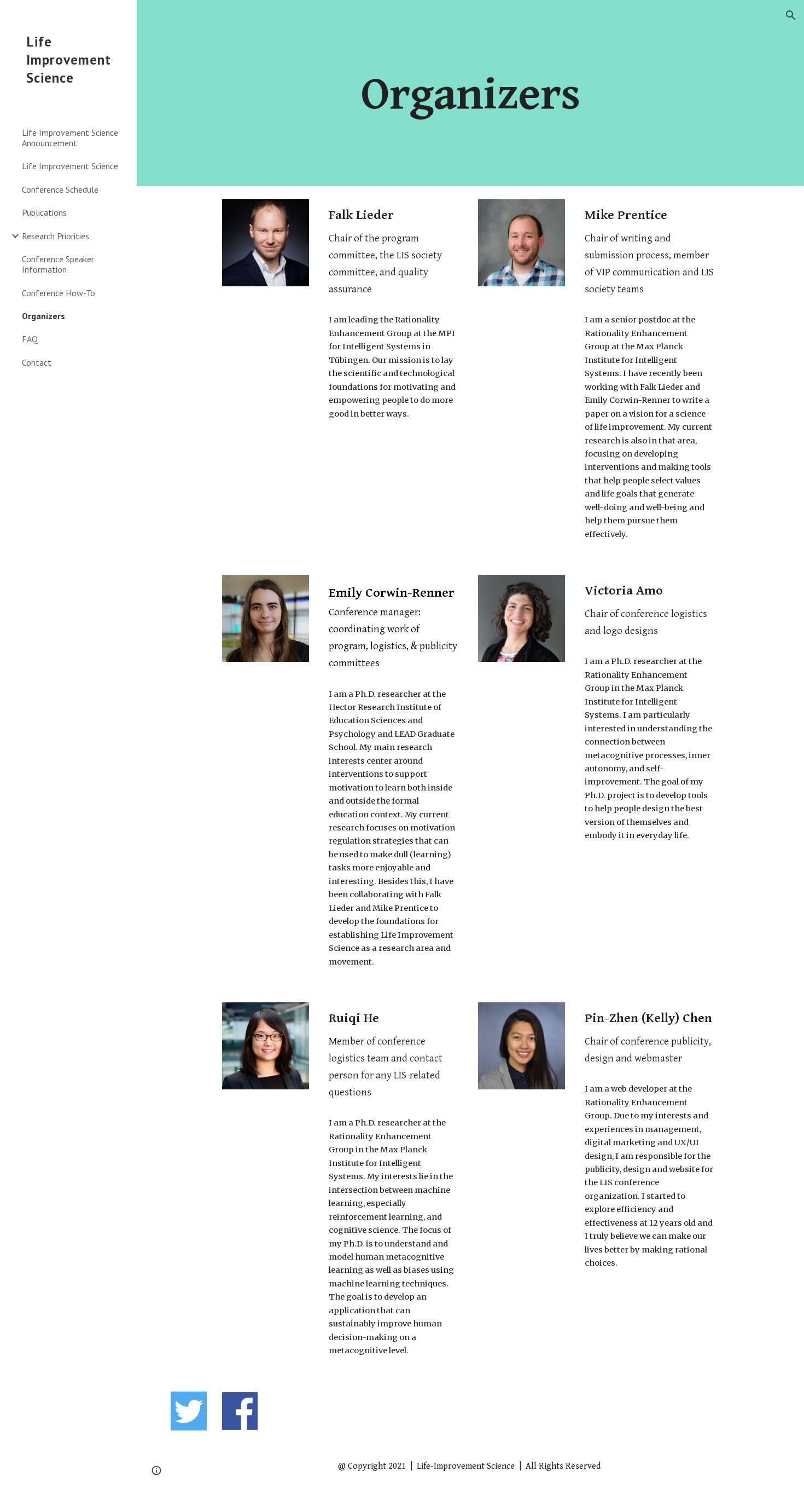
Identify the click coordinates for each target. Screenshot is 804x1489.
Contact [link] (36, 362)
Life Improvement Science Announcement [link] (70, 137)
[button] (791, 15)
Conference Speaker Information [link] (58, 264)
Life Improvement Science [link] (70, 165)
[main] (470, 93)
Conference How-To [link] (58, 292)
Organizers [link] (43, 315)
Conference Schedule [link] (60, 189)
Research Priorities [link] (55, 235)
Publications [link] (44, 212)
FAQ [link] (30, 338)
